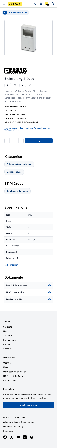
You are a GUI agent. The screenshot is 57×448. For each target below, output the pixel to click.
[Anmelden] (40, 3)
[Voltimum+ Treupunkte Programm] (46, 3)
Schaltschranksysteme (17, 191)
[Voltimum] (15, 4)
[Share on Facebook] (7, 85)
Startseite (7, 327)
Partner (6, 344)
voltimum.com (9, 380)
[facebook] (5, 437)
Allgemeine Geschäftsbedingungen (19, 422)
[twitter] (11, 437)
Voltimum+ (8, 349)
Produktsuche (9, 340)
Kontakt (6, 367)
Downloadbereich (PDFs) (14, 371)
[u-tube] (18, 437)
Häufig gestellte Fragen (13, 376)
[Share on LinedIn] (22, 85)
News (5, 331)
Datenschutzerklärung (13, 426)
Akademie (7, 335)
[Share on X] (15, 85)
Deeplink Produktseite (16, 285)
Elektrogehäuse (14, 172)
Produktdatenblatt (14, 299)
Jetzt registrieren (28, 405)
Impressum (8, 431)
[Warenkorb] (52, 3)
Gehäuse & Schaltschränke (19, 164)
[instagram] (31, 437)
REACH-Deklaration (15, 292)
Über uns (7, 363)
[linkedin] (25, 437)
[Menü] (4, 4)
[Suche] (35, 3)
